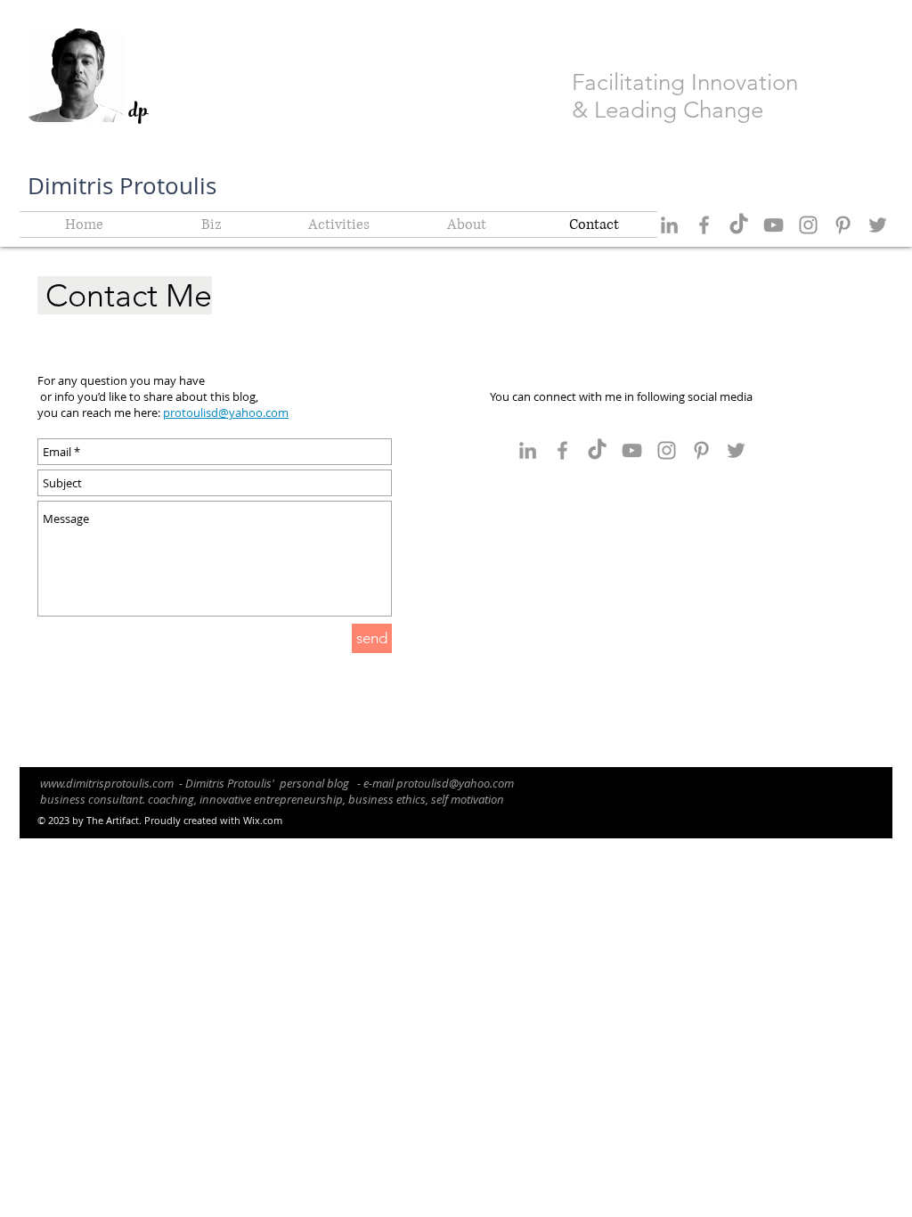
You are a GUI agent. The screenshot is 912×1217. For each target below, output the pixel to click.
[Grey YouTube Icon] (773, 225)
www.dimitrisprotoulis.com (107, 783)
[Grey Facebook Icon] (704, 225)
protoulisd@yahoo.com (455, 783)
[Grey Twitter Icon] (878, 225)
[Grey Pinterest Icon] (843, 225)
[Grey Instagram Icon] (808, 225)
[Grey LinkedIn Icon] (669, 225)
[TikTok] (739, 225)
